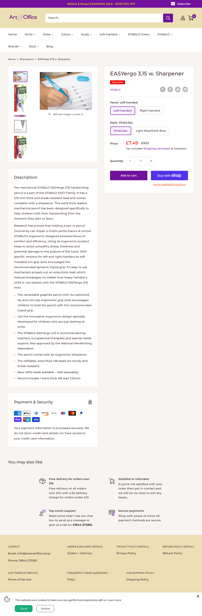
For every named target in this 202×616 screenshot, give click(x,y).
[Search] (168, 18)
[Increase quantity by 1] (151, 161)
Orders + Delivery (79, 553)
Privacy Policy (126, 553)
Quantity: (116, 161)
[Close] (198, 596)
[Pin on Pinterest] (170, 89)
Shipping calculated (157, 148)
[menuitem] (12, 34)
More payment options (169, 184)
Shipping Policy (137, 579)
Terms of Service (19, 579)
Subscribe (184, 3)
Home (11, 59)
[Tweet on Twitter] (177, 89)
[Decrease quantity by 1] (130, 161)
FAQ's (71, 579)
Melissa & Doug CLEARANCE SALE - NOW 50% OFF (101, 3)
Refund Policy (172, 553)
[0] (190, 18)
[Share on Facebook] (163, 89)
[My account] (183, 18)
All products (26, 59)
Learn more (114, 600)
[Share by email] (185, 89)
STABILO (115, 89)
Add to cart (129, 175)
